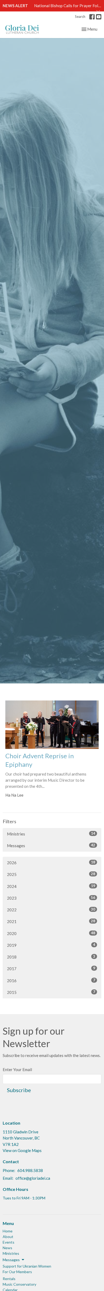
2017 (51, 968)
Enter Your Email (17, 1069)
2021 (51, 921)
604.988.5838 (30, 1170)
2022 (51, 909)
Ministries (51, 833)
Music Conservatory (19, 1284)
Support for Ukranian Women (27, 1266)
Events (8, 1242)
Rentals (9, 1278)
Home (8, 1231)
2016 (51, 980)
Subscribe (19, 1090)
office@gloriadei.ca (32, 1178)
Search (80, 16)
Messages (51, 845)
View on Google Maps (22, 1150)
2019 (51, 945)
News (7, 1247)
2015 (51, 992)
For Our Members (17, 1271)
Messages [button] (11, 1259)
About (8, 1236)
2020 (51, 933)
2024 (51, 886)
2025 (51, 874)
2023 (51, 897)
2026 (51, 862)
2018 (51, 956)
